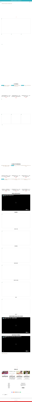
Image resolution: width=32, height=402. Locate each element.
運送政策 (9, 386)
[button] (16, 203)
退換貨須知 (9, 385)
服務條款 (9, 384)
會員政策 (9, 383)
